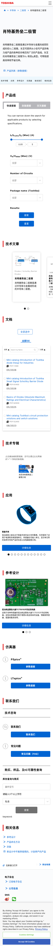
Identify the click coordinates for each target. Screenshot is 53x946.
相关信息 (48, 81)
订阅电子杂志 (15, 881)
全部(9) (26, 340)
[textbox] (24, 163)
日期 (41, 350)
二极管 (23, 10)
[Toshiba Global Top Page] (7, 3)
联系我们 (38, 81)
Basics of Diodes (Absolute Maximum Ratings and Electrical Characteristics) (26, 398)
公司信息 (13, 888)
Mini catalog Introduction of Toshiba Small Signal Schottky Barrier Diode (25, 380)
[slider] (11, 140)
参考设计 (20, 81)
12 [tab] (44, 554)
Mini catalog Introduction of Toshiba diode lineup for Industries (25, 361)
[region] (26, 924)
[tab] (11, 106)
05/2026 (11, 370)
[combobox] (26, 163)
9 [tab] (35, 554)
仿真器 (29, 81)
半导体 (13, 10)
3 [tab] (15, 554)
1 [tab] (25, 309)
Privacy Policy (41, 929)
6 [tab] (25, 554)
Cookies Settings (26, 935)
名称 (5, 350)
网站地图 (46, 864)
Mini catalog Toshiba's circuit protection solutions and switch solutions (27, 417)
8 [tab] (31, 554)
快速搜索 (11, 105)
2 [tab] (28, 309)
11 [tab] (41, 554)
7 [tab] (28, 554)
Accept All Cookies (26, 942)
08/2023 (11, 425)
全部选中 (25, 331)
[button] (50, 3)
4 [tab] (18, 554)
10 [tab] (38, 554)
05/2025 (11, 407)
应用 (12, 81)
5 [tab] (22, 554)
